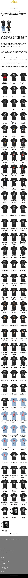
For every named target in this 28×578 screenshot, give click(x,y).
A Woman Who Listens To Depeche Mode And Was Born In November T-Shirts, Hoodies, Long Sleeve (14, 394)
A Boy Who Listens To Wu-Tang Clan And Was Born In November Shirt (14, 174)
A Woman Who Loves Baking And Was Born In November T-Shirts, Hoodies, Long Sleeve (14, 448)
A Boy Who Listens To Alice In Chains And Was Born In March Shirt (23, 109)
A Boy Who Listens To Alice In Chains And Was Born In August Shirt (23, 83)
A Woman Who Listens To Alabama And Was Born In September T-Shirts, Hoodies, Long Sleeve (5, 352)
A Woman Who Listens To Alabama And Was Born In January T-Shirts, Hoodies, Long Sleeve (23, 311)
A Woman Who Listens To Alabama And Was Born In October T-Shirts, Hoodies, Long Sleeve (23, 339)
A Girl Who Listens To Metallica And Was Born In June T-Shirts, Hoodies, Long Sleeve (14, 215)
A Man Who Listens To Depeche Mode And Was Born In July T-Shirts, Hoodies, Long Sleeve (5, 270)
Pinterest (20, 539)
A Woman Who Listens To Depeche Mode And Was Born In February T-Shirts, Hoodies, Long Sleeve (14, 366)
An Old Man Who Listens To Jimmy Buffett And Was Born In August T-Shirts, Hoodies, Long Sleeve (23, 462)
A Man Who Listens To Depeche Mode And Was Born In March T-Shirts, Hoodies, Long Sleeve (23, 270)
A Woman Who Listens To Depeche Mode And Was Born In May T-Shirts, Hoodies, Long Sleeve (5, 394)
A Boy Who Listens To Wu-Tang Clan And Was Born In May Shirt (4, 174)
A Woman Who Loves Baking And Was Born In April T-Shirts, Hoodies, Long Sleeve (14, 407)
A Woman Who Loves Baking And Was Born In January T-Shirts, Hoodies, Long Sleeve (23, 421)
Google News (2, 540)
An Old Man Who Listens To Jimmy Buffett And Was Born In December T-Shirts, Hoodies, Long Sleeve (5, 476)
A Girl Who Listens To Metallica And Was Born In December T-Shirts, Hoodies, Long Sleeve (5, 201)
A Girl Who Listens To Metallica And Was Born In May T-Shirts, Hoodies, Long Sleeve (4, 229)
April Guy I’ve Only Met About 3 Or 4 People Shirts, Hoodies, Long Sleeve (23, 517)
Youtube (17, 539)
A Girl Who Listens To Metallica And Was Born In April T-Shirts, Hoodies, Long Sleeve (14, 187)
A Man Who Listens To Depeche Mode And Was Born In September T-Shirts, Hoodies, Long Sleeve (4, 297)
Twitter (15, 539)
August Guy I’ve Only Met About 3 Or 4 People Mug (4, 530)
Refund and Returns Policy (4, 567)
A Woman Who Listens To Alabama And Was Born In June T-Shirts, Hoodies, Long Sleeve (14, 325)
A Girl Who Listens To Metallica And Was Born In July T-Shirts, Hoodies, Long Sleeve (4, 215)
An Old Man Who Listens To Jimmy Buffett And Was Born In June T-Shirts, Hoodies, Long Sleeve (14, 489)
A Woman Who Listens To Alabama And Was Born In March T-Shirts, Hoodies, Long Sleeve (23, 325)
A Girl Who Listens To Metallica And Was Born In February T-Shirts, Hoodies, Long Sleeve (14, 201)
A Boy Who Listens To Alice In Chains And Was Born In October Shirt (23, 122)
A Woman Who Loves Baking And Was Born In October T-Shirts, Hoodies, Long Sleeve (23, 448)
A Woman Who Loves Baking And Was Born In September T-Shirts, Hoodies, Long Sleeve (5, 462)
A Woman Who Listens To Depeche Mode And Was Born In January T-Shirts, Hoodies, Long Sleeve (23, 366)
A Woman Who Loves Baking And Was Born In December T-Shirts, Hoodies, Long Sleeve (5, 421)
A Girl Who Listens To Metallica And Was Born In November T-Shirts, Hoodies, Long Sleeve (14, 229)
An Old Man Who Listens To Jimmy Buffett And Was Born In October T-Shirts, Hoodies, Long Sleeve (23, 503)
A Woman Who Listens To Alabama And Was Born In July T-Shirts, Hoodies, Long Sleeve (4, 325)
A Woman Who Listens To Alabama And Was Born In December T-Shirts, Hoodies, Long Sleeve (5, 311)
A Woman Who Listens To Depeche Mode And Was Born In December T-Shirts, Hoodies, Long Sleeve (4, 366)
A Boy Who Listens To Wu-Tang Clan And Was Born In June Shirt (14, 161)
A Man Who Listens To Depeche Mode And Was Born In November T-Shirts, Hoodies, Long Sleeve (14, 284)
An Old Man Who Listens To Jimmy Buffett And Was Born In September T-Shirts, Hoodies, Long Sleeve (5, 517)
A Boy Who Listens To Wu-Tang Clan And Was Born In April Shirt (14, 135)
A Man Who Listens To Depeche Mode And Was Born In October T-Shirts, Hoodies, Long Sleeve (23, 284)
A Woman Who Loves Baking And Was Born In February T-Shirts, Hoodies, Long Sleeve (14, 421)
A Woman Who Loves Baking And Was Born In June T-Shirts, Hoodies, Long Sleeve (14, 435)
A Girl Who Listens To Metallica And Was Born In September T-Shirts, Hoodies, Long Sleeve (5, 242)
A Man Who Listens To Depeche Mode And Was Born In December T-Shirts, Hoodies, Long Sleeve (4, 256)
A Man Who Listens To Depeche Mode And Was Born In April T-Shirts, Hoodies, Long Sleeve (14, 242)
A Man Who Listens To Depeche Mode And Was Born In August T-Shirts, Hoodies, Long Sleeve (23, 242)
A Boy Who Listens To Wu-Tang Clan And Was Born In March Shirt (23, 161)
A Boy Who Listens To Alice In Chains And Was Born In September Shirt (5, 135)
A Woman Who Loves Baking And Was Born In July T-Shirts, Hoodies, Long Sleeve (5, 435)
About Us (2, 556)
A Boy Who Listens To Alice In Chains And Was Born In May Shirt (5, 122)
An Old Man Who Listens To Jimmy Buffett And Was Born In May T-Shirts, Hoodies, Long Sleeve (5, 503)
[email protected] (5, 551)
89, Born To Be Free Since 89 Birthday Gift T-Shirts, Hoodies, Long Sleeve (4, 83)
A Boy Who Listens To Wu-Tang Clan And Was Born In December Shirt (4, 148)
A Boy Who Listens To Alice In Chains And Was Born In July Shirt (5, 109)
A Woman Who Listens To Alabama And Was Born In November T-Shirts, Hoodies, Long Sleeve (14, 339)
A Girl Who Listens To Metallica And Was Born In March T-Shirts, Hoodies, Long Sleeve (23, 215)
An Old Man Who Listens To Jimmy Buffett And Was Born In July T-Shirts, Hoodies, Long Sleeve (5, 489)
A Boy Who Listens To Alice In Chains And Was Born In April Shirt (14, 83)
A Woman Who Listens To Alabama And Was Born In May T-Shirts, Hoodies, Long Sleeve (4, 339)
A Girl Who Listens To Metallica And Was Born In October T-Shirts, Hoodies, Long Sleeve (23, 229)
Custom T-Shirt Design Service (5, 561)
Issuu (24, 539)
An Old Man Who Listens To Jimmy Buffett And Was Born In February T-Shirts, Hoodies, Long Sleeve (14, 476)
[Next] (17, 533)
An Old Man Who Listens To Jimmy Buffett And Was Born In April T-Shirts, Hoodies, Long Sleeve (14, 462)
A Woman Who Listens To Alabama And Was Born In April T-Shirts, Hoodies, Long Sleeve (14, 297)
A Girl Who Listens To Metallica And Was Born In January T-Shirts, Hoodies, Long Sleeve (23, 201)
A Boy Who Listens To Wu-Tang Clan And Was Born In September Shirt (4, 187)
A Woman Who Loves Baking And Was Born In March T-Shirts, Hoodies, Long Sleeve (23, 435)
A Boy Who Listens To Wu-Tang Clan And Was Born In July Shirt (4, 161)
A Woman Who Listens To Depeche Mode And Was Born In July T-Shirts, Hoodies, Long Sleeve (5, 380)
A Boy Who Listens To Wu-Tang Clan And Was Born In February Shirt (14, 148)
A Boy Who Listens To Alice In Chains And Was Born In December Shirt (5, 96)
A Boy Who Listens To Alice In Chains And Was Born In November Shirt (14, 122)
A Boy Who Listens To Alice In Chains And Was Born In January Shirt (23, 96)
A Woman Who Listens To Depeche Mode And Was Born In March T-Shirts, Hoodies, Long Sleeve (23, 380)
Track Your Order (3, 560)
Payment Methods (3, 568)
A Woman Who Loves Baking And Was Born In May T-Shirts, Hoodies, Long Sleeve (5, 448)
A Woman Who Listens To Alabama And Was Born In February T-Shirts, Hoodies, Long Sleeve (14, 311)
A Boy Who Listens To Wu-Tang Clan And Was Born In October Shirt (23, 174)
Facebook (12, 539)
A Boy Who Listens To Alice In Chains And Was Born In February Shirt (14, 96)
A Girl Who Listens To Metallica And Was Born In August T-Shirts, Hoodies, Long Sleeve (23, 187)
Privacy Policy (2, 571)
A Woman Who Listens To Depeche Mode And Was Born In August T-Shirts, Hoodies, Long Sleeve (23, 352)
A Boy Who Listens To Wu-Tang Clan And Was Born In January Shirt (23, 148)
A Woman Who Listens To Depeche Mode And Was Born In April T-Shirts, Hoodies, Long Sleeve (14, 352)
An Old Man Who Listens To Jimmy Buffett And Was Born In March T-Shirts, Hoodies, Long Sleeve (23, 489)
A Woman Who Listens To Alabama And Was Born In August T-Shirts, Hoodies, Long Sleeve (23, 297)
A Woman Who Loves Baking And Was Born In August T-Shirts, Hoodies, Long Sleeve (23, 407)
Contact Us (2, 558)
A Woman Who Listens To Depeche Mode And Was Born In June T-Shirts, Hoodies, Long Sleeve (14, 380)
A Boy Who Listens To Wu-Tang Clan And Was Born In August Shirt (23, 135)
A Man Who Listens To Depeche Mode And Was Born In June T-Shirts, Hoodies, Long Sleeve (14, 270)
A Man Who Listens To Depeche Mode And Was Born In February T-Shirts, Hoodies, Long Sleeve (14, 256)
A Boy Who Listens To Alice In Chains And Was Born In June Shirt (14, 109)
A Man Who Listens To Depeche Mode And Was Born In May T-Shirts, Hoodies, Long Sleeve (5, 284)
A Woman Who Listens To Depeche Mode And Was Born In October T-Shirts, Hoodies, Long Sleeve (23, 394)
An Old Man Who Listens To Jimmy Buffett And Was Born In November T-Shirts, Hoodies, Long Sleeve (14, 503)
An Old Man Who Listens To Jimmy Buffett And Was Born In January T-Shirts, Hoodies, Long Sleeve (23, 476)
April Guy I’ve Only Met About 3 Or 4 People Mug (14, 516)
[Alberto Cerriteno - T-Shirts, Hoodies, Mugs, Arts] (14, 1)
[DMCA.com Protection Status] (6, 544)
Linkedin (23, 539)
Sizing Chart (2, 557)
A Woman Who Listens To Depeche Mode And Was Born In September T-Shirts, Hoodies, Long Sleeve (4, 407)
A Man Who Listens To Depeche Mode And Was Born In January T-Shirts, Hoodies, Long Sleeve (23, 256)
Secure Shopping (3, 570)
